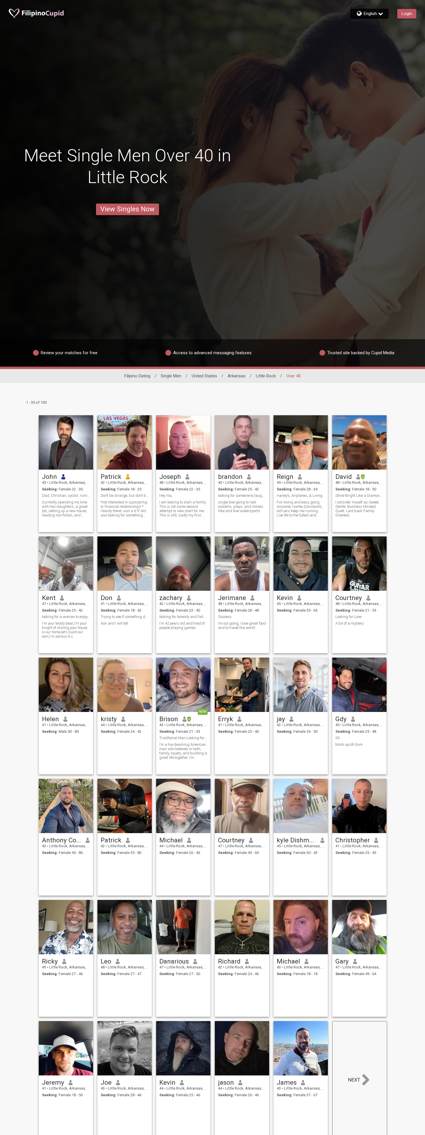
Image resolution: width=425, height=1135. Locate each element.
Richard (229, 961)
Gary (342, 961)
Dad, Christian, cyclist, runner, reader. (66, 495)
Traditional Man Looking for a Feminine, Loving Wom (183, 738)
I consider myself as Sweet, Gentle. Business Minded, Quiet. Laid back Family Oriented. (357, 508)
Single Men (171, 376)
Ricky (50, 961)
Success (225, 616)
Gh (337, 738)
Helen (50, 719)
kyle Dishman (296, 840)
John (49, 476)
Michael (171, 840)
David (343, 476)
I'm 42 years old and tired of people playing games (182, 625)
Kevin (285, 597)
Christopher (352, 840)
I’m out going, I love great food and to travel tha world (242, 625)
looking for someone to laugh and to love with (242, 495)
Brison (168, 719)
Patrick (111, 476)
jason (226, 1082)
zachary (170, 597)
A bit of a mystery (349, 623)
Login (407, 13)
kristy (109, 719)
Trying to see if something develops (125, 616)
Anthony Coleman (62, 840)
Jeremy (53, 1082)
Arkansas (236, 376)
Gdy (341, 719)
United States (204, 376)
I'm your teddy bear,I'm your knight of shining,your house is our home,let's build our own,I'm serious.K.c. (64, 629)
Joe (106, 1082)
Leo (106, 961)
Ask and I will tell (114, 623)
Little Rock (266, 376)
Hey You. (166, 495)
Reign (285, 476)
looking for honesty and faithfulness (183, 616)
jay (281, 719)
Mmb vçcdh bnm (349, 744)
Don (106, 597)
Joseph (170, 476)
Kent (49, 597)
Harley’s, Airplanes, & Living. (300, 495)
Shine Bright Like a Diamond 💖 (359, 495)
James (287, 1082)
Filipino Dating (137, 376)
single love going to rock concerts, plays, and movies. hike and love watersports (241, 506)
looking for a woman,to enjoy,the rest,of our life (66, 616)
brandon (230, 476)
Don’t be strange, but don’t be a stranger (125, 495)
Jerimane (232, 597)
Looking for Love (348, 616)
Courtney (348, 597)
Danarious (174, 961)
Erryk (225, 719)
